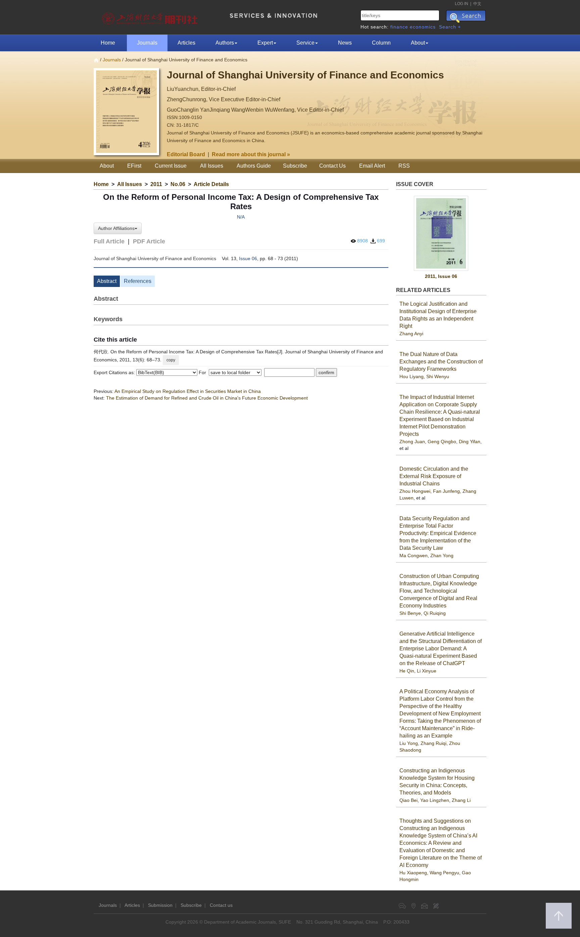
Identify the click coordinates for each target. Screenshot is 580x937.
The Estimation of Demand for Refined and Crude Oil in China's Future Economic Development (207, 398)
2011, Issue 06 (441, 276)
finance (399, 27)
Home (108, 43)
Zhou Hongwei (414, 491)
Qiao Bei (408, 800)
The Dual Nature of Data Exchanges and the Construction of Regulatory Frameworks (441, 361)
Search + (450, 27)
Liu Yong (408, 743)
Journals (147, 43)
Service (305, 43)
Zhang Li (461, 800)
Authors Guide (254, 166)
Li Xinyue (426, 671)
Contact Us (332, 166)
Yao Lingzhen (434, 800)
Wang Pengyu (444, 872)
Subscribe (295, 166)
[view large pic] (441, 233)
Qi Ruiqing (435, 613)
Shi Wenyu (437, 376)
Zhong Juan (412, 441)
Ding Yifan (469, 441)
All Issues (211, 166)
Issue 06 (248, 258)
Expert (265, 43)
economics (423, 27)
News (345, 43)
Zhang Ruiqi (433, 743)
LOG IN (461, 3)
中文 (477, 3)
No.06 (178, 184)
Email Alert (372, 166)
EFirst (134, 166)
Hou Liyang (411, 376)
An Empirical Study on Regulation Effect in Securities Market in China (187, 391)
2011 (156, 184)
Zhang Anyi (411, 333)
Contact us (221, 905)
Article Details (211, 184)
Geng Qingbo (442, 441)
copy (170, 360)
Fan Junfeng (446, 491)
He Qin (406, 671)
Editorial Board (186, 154)
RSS (404, 166)
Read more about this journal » (251, 154)
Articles (186, 43)
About (418, 43)
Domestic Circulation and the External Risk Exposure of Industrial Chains (433, 476)
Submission (160, 905)
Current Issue (171, 166)
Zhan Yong (441, 555)
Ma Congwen (413, 555)
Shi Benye (410, 613)
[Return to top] (559, 916)
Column (381, 43)
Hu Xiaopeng (413, 872)
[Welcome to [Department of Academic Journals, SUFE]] (150, 16)
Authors (224, 43)
